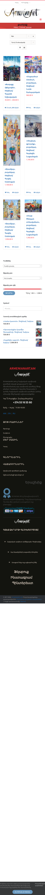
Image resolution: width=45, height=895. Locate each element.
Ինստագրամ (21, 577)
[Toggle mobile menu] (41, 19)
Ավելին (16, 108)
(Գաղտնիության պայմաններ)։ (40, 884)
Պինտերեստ (22, 583)
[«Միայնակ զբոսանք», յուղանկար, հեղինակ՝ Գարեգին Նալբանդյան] (33, 126)
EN (9, 413)
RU (14, 413)
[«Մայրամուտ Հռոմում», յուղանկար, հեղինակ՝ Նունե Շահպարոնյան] (33, 64)
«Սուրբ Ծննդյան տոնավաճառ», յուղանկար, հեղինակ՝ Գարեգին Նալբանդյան (33, 225)
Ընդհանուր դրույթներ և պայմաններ (28, 599)
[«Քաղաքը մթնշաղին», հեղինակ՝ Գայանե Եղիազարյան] (11, 68)
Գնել (29, 108)
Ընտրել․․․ (9, 108)
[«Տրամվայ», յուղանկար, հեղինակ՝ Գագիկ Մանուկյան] (11, 140)
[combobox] (22, 266)
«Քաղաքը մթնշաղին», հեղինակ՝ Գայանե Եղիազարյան (11, 90)
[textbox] (22, 266)
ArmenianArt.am (17, 597)
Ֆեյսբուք (21, 572)
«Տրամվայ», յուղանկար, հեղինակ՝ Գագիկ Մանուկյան (10, 175)
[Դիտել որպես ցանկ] (24, 47)
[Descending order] (33, 36)
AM (4, 413)
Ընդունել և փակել (22, 892)
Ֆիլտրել (9, 293)
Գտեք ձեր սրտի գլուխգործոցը (21, 529)
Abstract (23, 601)
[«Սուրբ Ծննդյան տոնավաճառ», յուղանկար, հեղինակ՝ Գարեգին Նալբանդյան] (33, 206)
